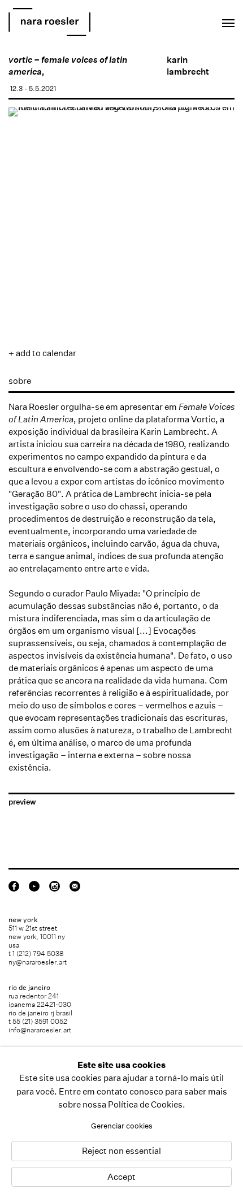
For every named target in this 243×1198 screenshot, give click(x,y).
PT (193, 20)
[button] (24, 268)
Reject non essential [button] (121, 1151)
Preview (22, 802)
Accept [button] (121, 1176)
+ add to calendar (42, 353)
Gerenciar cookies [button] (122, 1126)
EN (178, 20)
